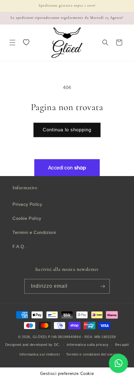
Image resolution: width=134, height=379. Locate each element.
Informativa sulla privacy (88, 344)
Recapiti (122, 344)
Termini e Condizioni (34, 232)
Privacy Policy (27, 204)
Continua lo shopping (67, 129)
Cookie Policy (26, 218)
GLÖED (39, 337)
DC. (57, 344)
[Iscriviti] (102, 286)
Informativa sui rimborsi (39, 354)
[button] (12, 42)
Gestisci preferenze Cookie (67, 373)
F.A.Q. (19, 246)
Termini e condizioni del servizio (93, 354)
